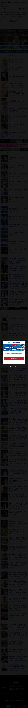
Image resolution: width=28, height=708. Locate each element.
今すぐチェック (14, 358)
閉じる (14, 362)
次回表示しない (14, 366)
